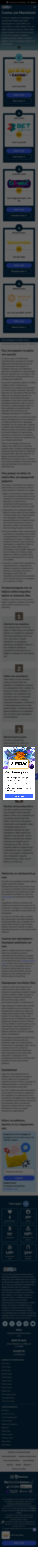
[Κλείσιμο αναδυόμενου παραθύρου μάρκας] (32, 750)
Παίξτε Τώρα (19, 796)
